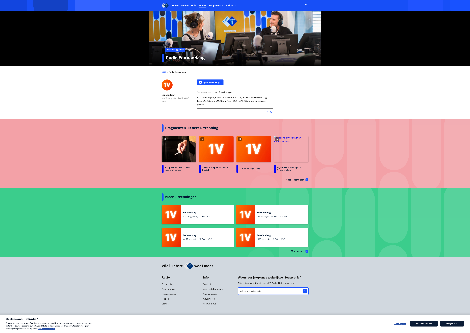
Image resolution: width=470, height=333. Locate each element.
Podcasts (230, 6)
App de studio (210, 294)
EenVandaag (168, 95)
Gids (193, 6)
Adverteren (209, 299)
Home (175, 6)
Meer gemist (297, 251)
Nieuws (185, 6)
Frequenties (168, 284)
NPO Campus (209, 304)
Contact (207, 284)
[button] (306, 5)
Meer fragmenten (295, 180)
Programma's (216, 6)
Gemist (202, 6)
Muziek (165, 299)
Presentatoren (169, 294)
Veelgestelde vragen (213, 289)
